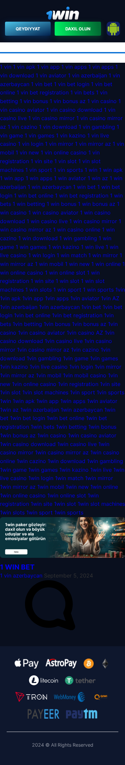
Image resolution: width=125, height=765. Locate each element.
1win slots (12, 512)
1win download (66, 461)
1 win (91, 169)
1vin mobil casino (84, 375)
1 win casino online (76, 229)
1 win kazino (63, 247)
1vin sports (110, 392)
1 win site (42, 281)
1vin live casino (49, 366)
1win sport (39, 512)
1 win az (98, 178)
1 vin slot (65, 161)
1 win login (41, 255)
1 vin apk (24, 66)
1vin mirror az (17, 375)
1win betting (71, 426)
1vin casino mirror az (43, 349)
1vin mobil (48, 375)
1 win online (106, 264)
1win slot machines (101, 503)
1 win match (72, 255)
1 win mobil (49, 264)
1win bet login (27, 418)
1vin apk (10, 298)
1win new (77, 486)
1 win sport (67, 289)
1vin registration (78, 384)
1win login (40, 478)
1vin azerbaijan (18, 307)
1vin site (110, 384)
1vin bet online (32, 315)
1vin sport (82, 392)
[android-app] (113, 29)
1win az (9, 409)
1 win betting (29, 204)
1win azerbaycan (82, 409)
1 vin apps (74, 66)
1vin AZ (110, 298)
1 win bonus (61, 204)
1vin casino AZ (85, 332)
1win (5, 401)
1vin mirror (108, 366)
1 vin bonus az (68, 101)
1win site (41, 503)
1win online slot (66, 495)
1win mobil (50, 486)
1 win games (31, 247)
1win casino (51, 435)
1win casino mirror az (62, 452)
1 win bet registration (81, 195)
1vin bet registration (77, 315)
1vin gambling (44, 358)
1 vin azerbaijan (87, 75)
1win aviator (102, 401)
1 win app (12, 178)
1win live (101, 469)
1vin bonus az (89, 324)
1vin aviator (84, 298)
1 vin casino (102, 101)
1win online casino (23, 495)
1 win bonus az (96, 204)
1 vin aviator (51, 75)
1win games (43, 469)
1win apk (24, 401)
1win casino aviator (92, 435)
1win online (104, 486)
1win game (13, 469)
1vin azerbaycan (59, 307)
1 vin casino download (74, 109)
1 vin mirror (59, 143)
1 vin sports (68, 169)
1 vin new (27, 152)
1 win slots (38, 289)
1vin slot (10, 392)
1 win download (38, 238)
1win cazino (31, 461)
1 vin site (42, 161)
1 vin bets (82, 92)
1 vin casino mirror (51, 118)
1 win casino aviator (53, 212)
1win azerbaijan (39, 409)
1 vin (5, 66)
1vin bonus (57, 324)
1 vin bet (41, 84)
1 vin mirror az (93, 143)
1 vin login (30, 143)
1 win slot (67, 281)
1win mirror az (18, 486)
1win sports (68, 512)
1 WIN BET (17, 567)
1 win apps (39, 178)
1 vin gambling (97, 126)
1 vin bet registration (43, 92)
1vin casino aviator (41, 332)
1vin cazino (85, 349)
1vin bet (91, 307)
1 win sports (98, 289)
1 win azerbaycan (49, 186)
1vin (120, 289)
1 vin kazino (71, 135)
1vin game (75, 358)
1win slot (65, 503)
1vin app (32, 298)
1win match (69, 478)
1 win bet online (33, 195)
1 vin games (39, 135)
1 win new (77, 264)
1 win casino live (47, 221)
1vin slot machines (45, 392)
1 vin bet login (71, 84)
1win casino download (28, 444)
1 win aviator (70, 178)
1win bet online (65, 418)
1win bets (42, 426)
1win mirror (99, 478)
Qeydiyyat (28, 28)
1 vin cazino (22, 126)
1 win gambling (78, 238)
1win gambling (105, 461)
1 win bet (84, 186)
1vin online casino (35, 384)
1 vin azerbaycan (21, 575)
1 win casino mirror (93, 221)
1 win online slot (65, 272)
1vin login (81, 366)
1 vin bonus (34, 101)
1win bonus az (18, 435)
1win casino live (77, 444)
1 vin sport (38, 169)
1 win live (92, 247)
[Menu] (62, 14)
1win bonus (102, 426)
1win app (47, 401)
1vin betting (27, 324)
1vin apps (57, 298)
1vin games (104, 358)
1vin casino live (64, 341)
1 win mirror (103, 255)
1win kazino (74, 469)
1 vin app (48, 66)
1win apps (72, 401)
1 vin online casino (64, 152)
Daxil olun (77, 28)
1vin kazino (14, 366)
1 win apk (111, 169)
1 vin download (58, 126)
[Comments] (50, 628)
